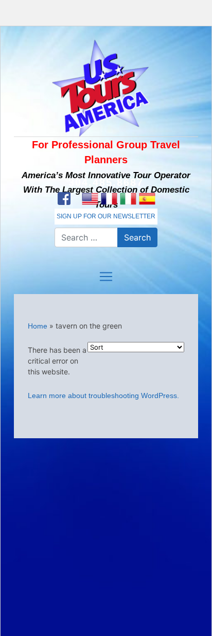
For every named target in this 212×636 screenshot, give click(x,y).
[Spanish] (147, 198)
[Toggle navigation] (106, 276)
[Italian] (128, 198)
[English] (90, 198)
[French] (109, 198)
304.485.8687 (106, 182)
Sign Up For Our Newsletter (106, 216)
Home (37, 326)
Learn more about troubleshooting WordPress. (103, 395)
